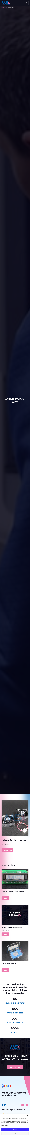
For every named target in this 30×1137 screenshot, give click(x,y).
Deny (15, 1133)
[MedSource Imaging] (6, 3)
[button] (28, 1116)
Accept (15, 1129)
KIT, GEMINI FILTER (9, 963)
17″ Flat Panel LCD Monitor (12, 927)
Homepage (3, 7)
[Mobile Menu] (26, 3)
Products (6, 7)
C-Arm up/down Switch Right (13, 891)
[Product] (15, 879)
